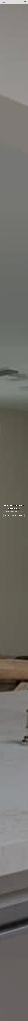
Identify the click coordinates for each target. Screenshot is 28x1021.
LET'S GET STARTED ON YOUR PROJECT (14, 515)
